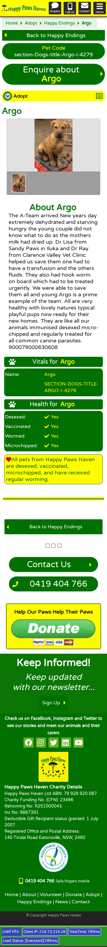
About (29, 895)
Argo (87, 23)
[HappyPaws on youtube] (78, 742)
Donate (73, 895)
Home (12, 23)
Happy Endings (59, 23)
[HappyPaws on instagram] (41, 742)
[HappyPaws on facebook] (28, 742)
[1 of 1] (18, 183)
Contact (81, 902)
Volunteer (51, 895)
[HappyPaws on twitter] (53, 742)
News (61, 902)
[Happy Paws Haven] (24, 8)
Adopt (31, 23)
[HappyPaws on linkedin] (66, 742)
